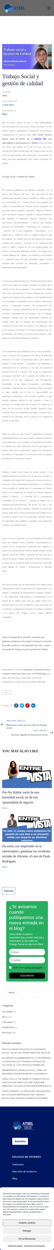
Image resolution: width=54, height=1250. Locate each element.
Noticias (7, 1033)
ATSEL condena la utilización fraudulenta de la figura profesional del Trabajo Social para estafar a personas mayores (26, 1094)
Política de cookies (15, 1246)
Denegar (27, 1230)
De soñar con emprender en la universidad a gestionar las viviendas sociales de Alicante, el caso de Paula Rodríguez (26, 1061)
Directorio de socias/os (24, 1171)
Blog (4, 114)
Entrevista (8, 1028)
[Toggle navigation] (42, 8)
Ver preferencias (27, 1238)
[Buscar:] (27, 992)
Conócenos (18, 1164)
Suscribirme (27, 975)
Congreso (7, 1022)
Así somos (7, 1012)
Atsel (4, 95)
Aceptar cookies (27, 1222)
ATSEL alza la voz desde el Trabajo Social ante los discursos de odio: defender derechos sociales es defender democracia (26, 1082)
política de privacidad (33, 967)
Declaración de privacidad (34, 1246)
